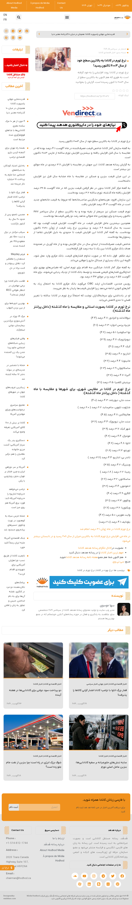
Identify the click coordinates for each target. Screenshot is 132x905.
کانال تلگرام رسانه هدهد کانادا (95, 548)
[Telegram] (13, 31)
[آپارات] (6, 37)
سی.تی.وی (118, 561)
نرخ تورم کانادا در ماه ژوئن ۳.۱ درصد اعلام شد (105, 529)
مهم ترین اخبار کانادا (111, 552)
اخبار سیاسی (92, 684)
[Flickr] (108, 884)
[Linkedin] (13, 37)
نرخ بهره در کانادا (104, 570)
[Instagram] (6, 31)
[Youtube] (20, 37)
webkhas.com (9, 898)
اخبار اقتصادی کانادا (107, 52)
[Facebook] (27, 31)
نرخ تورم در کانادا (86, 570)
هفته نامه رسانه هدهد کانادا (82, 557)
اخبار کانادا (38, 684)
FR (5, 20)
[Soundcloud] (75, 876)
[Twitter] (20, 31)
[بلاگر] (98, 884)
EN (5, 15)
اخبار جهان (103, 684)
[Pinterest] (117, 884)
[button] (67, 17)
